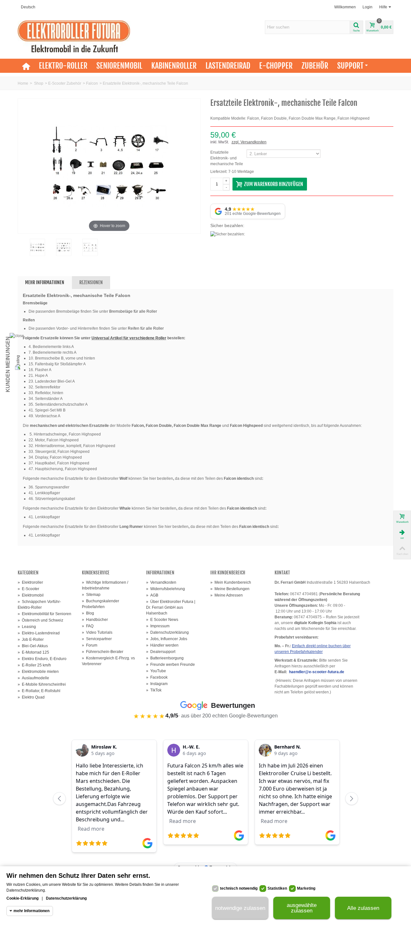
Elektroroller (30, 582)
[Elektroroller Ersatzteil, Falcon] (37, 247)
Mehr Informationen (44, 282)
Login (367, 7)
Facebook (157, 677)
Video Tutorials (97, 632)
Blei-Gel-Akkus (33, 646)
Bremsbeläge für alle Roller (133, 311)
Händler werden (162, 645)
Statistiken (277, 888)
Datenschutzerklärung (167, 632)
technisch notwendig (239, 888)
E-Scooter (28, 589)
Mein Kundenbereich (230, 582)
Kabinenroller (174, 66)
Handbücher (95, 619)
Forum (89, 645)
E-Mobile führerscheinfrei (42, 684)
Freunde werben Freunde (170, 664)
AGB (152, 595)
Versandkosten (161, 582)
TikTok (154, 690)
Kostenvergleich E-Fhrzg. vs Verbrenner (108, 661)
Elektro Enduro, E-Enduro (42, 659)
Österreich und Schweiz (40, 620)
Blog (88, 613)
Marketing (306, 888)
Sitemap (91, 594)
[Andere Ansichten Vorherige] (21, 252)
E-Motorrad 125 (33, 652)
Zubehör (315, 66)
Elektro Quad (31, 697)
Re (130, 328)
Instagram (157, 684)
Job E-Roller (31, 639)
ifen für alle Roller (148, 328)
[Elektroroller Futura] (74, 36)
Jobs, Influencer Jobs (166, 639)
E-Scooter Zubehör (64, 83)
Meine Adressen (226, 595)
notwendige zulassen (240, 908)
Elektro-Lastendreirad (39, 633)
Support (350, 66)
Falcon (92, 83)
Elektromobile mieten (38, 671)
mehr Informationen (31, 911)
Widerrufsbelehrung (165, 589)
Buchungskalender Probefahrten (100, 604)
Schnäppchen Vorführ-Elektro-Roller (39, 604)
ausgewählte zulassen (302, 908)
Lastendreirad (228, 66)
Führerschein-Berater (102, 651)
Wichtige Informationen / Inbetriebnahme (105, 585)
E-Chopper (276, 66)
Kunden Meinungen (8, 364)
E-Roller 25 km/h (34, 665)
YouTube (156, 671)
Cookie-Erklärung (22, 898)
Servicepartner (97, 639)
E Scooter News (162, 619)
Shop (38, 83)
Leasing (27, 626)
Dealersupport (160, 651)
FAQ (87, 626)
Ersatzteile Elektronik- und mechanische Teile (227, 158)
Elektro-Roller (63, 66)
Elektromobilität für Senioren (44, 614)
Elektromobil (31, 595)
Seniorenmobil (119, 66)
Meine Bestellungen (229, 589)
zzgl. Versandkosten (249, 142)
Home (23, 83)
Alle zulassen (363, 908)
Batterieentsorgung (165, 658)
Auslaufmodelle (33, 678)
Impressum (158, 626)
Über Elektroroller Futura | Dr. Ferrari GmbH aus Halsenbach (170, 607)
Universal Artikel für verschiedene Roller (129, 338)
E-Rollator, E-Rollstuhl (39, 691)
